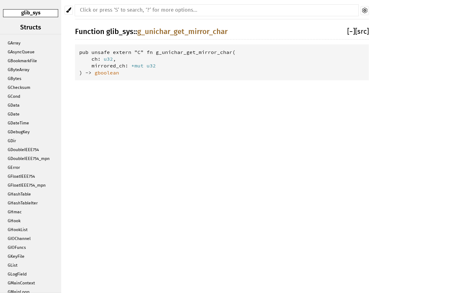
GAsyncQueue (21, 52)
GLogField (17, 274)
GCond (14, 96)
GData (14, 105)
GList (12, 265)
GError (14, 168)
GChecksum (19, 88)
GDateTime (18, 123)
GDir (12, 141)
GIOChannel (19, 239)
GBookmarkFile (22, 61)
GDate (14, 114)
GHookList (18, 230)
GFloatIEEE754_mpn (27, 185)
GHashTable (19, 194)
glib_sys (30, 13)
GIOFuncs (17, 247)
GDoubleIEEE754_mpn (29, 159)
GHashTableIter (23, 203)
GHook (14, 221)
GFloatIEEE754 (21, 176)
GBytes (14, 79)
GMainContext (21, 283)
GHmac (15, 212)
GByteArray (18, 70)
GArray (14, 43)
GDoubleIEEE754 (23, 150)
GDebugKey (19, 132)
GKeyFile (16, 256)
